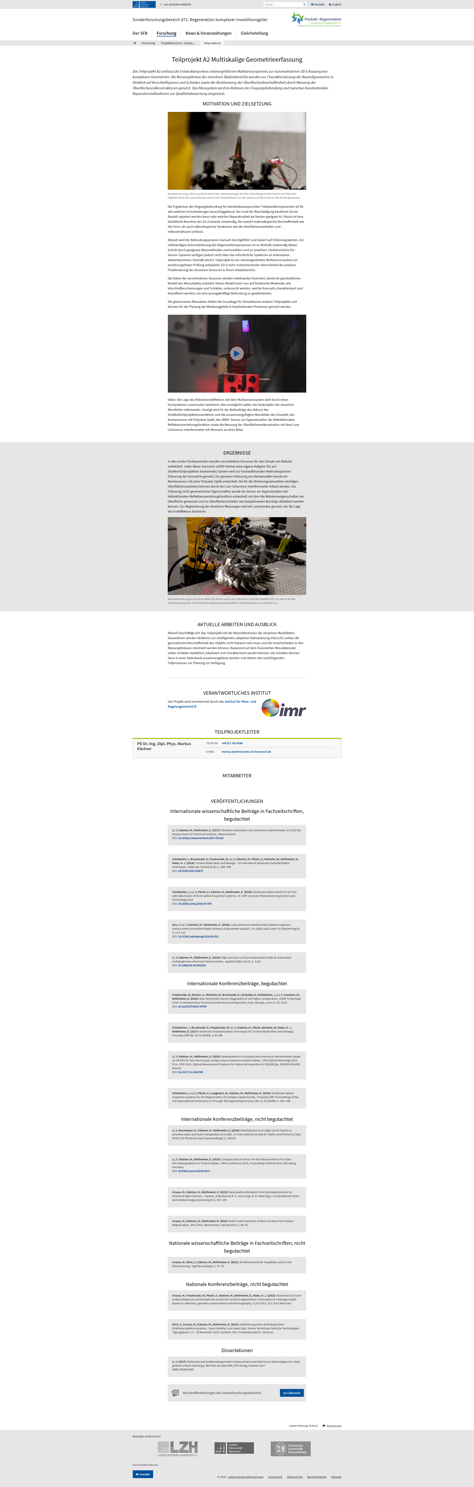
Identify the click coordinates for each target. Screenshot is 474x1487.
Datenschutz (295, 1477)
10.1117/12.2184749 (190, 1072)
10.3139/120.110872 (190, 871)
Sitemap (336, 1477)
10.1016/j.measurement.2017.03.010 (200, 838)
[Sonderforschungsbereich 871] (133, 43)
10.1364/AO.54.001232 (192, 965)
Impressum (275, 1477)
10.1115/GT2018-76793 (192, 1006)
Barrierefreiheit (316, 1477)
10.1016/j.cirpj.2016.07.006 (194, 903)
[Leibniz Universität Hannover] (144, 4)
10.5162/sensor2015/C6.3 (194, 1171)
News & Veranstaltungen (208, 33)
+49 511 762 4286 (232, 743)
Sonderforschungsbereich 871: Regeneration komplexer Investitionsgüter (200, 19)
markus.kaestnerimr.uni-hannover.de (246, 751)
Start (304, 4)
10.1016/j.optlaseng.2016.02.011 (198, 936)
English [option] (336, 4)
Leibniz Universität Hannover (246, 1477)
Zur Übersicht (292, 1393)
